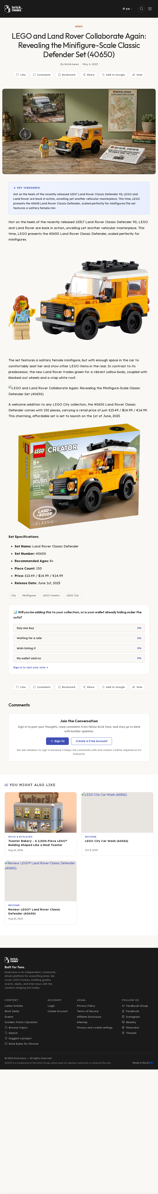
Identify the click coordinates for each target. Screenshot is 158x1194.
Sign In (59, 741)
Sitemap (82, 1022)
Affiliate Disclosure (89, 1016)
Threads (131, 1032)
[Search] (141, 8)
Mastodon (132, 1027)
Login (51, 1005)
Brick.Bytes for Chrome (23, 1043)
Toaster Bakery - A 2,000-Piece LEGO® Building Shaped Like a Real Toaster (37, 843)
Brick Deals (12, 1011)
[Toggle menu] (149, 8)
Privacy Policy (86, 1005)
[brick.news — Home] (14, 9)
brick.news (72, 64)
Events (9, 1016)
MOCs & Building (20, 837)
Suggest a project (20, 1038)
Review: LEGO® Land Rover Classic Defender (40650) (34, 911)
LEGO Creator (51, 595)
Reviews (91, 837)
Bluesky (131, 1022)
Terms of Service (87, 1011)
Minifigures (29, 595)
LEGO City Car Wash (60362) (106, 841)
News (79, 26)
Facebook (132, 1011)
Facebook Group (137, 1005)
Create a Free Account (92, 741)
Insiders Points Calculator (21, 1022)
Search (13, 1032)
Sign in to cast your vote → (30, 667)
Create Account (58, 1011)
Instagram (133, 1016)
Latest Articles (14, 1005)
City (13, 595)
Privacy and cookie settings (95, 1027)
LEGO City (73, 595)
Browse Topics (18, 1027)
